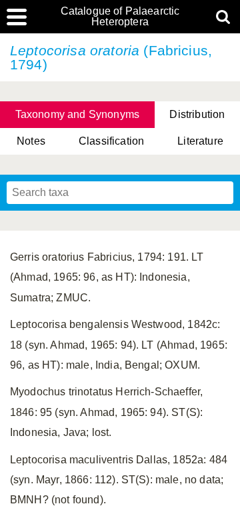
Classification (111, 141)
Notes (31, 141)
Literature (200, 141)
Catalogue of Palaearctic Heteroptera (120, 16)
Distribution (197, 114)
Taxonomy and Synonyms (77, 114)
